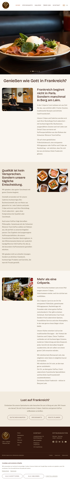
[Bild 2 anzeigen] (33, 71)
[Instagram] (56, 442)
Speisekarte (27, 5)
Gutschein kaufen (19, 418)
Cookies (51, 455)
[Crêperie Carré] (5, 5)
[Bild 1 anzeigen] (31, 71)
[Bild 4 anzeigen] (37, 71)
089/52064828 (37, 440)
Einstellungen (51, 476)
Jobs (18, 445)
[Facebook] (53, 442)
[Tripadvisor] (59, 442)
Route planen (54, 417)
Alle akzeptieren (12, 476)
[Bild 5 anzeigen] (39, 71)
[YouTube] (65, 442)
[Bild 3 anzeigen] (35, 71)
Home (18, 5)
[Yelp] (62, 442)
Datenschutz (65, 455)
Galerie (38, 5)
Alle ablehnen (33, 476)
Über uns (47, 5)
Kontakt (56, 5)
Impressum (57, 455)
